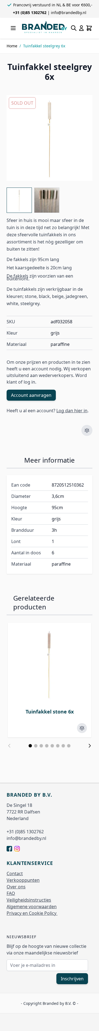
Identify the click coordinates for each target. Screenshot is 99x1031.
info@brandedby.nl (68, 12)
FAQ (11, 893)
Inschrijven (72, 979)
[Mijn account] (81, 28)
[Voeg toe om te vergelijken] (86, 430)
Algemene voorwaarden (32, 907)
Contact (15, 873)
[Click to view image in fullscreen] (49, 138)
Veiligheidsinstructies (29, 900)
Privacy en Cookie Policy (32, 913)
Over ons (16, 887)
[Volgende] (89, 745)
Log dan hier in (71, 411)
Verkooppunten (23, 880)
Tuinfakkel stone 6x (50, 711)
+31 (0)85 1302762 (30, 12)
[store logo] (44, 27)
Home (12, 45)
